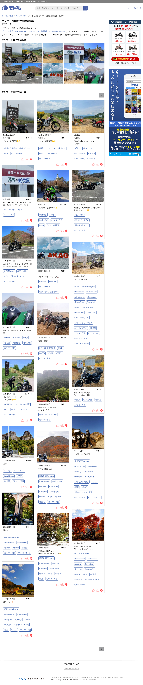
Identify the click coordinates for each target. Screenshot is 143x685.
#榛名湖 (7, 343)
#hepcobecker (79, 292)
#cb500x (77, 307)
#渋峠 (6, 153)
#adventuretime (88, 307)
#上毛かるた (43, 220)
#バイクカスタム (80, 338)
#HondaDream (79, 302)
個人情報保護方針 (96, 677)
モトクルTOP (21, 16)
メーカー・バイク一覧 (133, 8)
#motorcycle (91, 302)
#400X (76, 287)
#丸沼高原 (78, 580)
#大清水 (58, 574)
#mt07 (6, 409)
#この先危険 (87, 400)
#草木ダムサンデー (81, 225)
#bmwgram (78, 477)
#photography (89, 477)
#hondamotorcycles (88, 287)
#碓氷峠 (16, 548)
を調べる (124, 59)
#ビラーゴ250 (79, 215)
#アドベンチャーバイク (83, 323)
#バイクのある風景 (81, 344)
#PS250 (60, 348)
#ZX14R (7, 338)
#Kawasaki (16, 338)
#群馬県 (98, 400)
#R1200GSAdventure (81, 461)
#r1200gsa (7, 471)
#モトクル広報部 (53, 225)
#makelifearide (92, 466)
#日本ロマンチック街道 (83, 492)
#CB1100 (91, 153)
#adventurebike (79, 297)
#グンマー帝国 (16, 153)
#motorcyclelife (91, 292)
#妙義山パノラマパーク (48, 415)
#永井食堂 (16, 343)
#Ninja (25, 338)
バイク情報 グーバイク (71, 668)
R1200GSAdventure (57, 31)
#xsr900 (42, 353)
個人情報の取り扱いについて (114, 677)
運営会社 (54, 677)
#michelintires (79, 312)
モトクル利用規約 (65, 677)
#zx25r (41, 225)
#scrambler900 (9, 215)
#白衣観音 (43, 215)
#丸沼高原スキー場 (92, 580)
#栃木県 (84, 487)
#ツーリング (91, 312)
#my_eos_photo (93, 333)
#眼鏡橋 (25, 548)
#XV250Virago (9, 271)
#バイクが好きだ (80, 328)
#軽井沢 (7, 481)
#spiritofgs (78, 472)
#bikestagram (91, 297)
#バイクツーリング (81, 318)
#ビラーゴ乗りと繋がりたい (14, 276)
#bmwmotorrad (79, 466)
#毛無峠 (77, 148)
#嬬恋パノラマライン (47, 148)
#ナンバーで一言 (94, 497)
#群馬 (20, 210)
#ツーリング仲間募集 (47, 348)
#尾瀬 (50, 574)
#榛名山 (42, 502)
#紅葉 (76, 487)
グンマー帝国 (7, 31)
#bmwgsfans (88, 472)
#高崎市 (53, 215)
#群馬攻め (27, 343)
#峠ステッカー (88, 148)
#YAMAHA (8, 404)
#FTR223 (59, 353)
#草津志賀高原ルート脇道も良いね (17, 148)
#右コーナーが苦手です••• (49, 292)
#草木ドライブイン (81, 220)
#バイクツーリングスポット (84, 159)
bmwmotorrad (33, 31)
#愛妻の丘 (62, 148)
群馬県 (44, 31)
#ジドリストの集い (81, 482)
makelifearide (20, 31)
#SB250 (50, 353)
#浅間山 (42, 153)
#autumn (94, 482)
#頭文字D (42, 281)
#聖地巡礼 (53, 281)
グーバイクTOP (7, 16)
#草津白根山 (52, 153)
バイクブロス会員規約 (81, 677)
